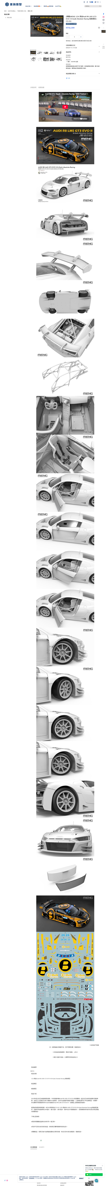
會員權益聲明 (63, 1183)
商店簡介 (39, 1183)
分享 (69, 78)
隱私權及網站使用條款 (42, 1185)
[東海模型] (13, 4)
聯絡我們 (62, 1185)
